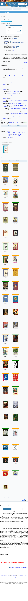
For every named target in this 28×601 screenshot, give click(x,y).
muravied (6, 511)
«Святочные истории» (14, 91)
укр (9, 575)
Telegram (16, 577)
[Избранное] (15, 475)
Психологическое (18, 39)
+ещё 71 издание (14, 160)
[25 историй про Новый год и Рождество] (5, 380)
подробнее (14, 32)
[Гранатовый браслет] (5, 210)
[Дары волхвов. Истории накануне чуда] (15, 275)
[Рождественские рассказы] (5, 328)
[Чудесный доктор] (15, 183)
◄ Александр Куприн (6, 9)
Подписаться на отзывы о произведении (19, 567)
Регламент (13, 575)
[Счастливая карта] (15, 314)
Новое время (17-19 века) (17, 45)
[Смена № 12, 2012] (15, 435)
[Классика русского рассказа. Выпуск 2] (5, 462)
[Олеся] (5, 314)
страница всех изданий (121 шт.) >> (9, 497)
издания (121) (17, 9)
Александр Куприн (5, 14)
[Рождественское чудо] (5, 222)
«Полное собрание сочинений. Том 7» (18, 75)
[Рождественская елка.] (15, 235)
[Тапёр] (15, 222)
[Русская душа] (15, 170)
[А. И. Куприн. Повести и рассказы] (5, 250)
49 (13, 50)
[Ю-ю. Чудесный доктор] (5, 196)
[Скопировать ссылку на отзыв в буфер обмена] (3, 511)
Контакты (21, 575)
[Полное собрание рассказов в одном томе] (5, 171)
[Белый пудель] (5, 355)
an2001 (25, 62)
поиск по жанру (14, 6)
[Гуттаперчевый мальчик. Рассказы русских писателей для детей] (15, 289)
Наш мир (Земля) (15, 42)
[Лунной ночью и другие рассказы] (5, 449)
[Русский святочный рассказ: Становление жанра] (15, 367)
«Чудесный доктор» (13, 122)
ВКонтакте (10, 577)
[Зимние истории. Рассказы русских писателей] (15, 407)
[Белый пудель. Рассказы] (15, 197)
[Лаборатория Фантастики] (6, 4)
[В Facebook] (24, 500)
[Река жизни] (5, 289)
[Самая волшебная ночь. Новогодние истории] (15, 380)
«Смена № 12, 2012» (12, 93)
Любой (13, 47)
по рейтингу (19, 508)
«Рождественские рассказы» (15, 103)
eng (6, 575)
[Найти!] (25, 4)
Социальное (6, 41)
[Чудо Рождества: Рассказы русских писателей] (5, 419)
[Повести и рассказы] (5, 262)
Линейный (15, 46)
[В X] (26, 500)
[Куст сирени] (15, 355)
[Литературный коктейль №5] (5, 475)
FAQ (18, 575)
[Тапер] (5, 182)
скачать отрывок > (18, 21)
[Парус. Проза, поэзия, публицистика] (5, 435)
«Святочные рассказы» (14, 79)
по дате (13, 508)
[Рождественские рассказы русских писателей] (5, 276)
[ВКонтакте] (23, 500)
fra (8, 575)
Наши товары (21, 577)
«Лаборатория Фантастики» (17, 585)
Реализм (14, 38)
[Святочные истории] (15, 210)
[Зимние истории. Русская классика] (5, 152)
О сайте (3, 575)
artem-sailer (6, 526)
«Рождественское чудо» (14, 95)
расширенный (22, 6)
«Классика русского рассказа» (16, 86)
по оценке (25, 508)
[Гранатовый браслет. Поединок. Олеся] (15, 341)
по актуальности (7, 508)
